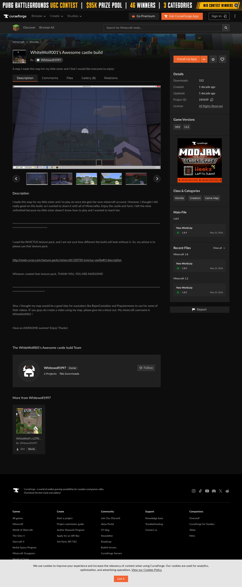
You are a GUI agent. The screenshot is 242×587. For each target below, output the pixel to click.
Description (25, 78)
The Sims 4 (19, 536)
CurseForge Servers (111, 553)
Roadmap (106, 542)
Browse (37, 16)
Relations (111, 78)
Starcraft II (18, 542)
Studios (72, 16)
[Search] (226, 27)
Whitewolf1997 (55, 368)
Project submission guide (70, 524)
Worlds (34, 42)
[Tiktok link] (200, 491)
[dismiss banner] (236, 5)
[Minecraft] (16, 27)
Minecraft (19, 42)
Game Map (212, 198)
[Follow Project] (222, 59)
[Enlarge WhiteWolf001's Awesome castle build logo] (19, 56)
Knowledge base (154, 518)
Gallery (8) (88, 78)
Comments (50, 78)
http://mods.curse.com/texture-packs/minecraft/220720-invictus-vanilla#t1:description (67, 260)
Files (70, 78)
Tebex (192, 530)
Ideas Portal (107, 524)
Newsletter (107, 536)
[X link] (220, 491)
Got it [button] (121, 578)
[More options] (234, 16)
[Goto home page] (15, 16)
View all (217, 248)
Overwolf (194, 518)
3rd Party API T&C (67, 542)
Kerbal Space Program (24, 547)
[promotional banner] (121, 5)
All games (18, 518)
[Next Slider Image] (157, 178)
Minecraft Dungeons (24, 553)
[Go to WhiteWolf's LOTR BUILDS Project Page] (29, 429)
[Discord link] (214, 491)
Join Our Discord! (110, 518)
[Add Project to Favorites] (213, 59)
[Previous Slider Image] (16, 178)
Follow (148, 368)
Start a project (64, 518)
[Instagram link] (194, 491)
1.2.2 (186, 126)
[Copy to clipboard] (211, 100)
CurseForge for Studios (201, 524)
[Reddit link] (227, 491)
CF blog (105, 530)
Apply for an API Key (68, 536)
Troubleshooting (154, 524)
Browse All (46, 27)
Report (202, 309)
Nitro (192, 536)
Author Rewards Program (71, 530)
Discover (29, 27)
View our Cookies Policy (146, 570)
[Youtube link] (207, 491)
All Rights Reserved (211, 106)
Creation (195, 198)
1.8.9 (177, 126)
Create (55, 16)
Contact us (151, 530)
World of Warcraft (23, 530)
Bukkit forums (108, 547)
